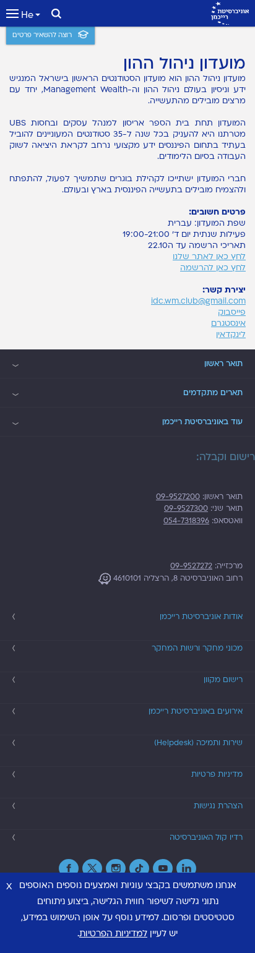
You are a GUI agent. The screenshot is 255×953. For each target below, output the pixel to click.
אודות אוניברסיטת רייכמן (201, 617)
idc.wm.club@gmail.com (198, 301)
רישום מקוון (223, 680)
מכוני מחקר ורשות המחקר (197, 648)
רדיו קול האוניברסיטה (206, 837)
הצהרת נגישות (218, 806)
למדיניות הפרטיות (113, 933)
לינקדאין (231, 334)
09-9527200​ (178, 497)
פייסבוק (232, 312)
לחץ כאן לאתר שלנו (209, 256)
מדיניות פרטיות (217, 774)
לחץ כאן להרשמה (213, 267)
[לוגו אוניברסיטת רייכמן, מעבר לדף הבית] (230, 13)
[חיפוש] (56, 13)
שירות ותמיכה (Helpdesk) (198, 743)
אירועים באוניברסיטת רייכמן (196, 711)
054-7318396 (186, 521)
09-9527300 (186, 508)
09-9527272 (191, 566)
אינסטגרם (228, 323)
